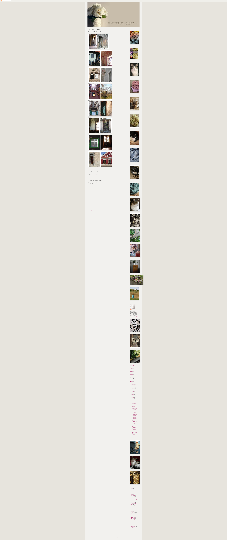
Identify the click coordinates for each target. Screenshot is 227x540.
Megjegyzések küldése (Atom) (96, 211)
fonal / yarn (132, 496)
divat (131, 493)
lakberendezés (94, 175)
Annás (132, 309)
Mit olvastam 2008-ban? (134, 400)
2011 (132, 378)
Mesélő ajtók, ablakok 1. (134, 412)
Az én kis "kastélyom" (134, 427)
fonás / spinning (133, 497)
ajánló (132, 488)
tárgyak (132, 528)
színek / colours (133, 526)
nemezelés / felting (133, 519)
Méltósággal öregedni (133, 407)
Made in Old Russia (134, 402)
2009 (132, 381)
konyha (132, 511)
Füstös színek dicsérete (134, 434)
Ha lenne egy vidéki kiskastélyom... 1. (135, 409)
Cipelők (133, 404)
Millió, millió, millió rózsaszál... (134, 415)
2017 (132, 370)
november (133, 384)
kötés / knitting (133, 513)
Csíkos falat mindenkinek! (134, 421)
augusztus (133, 388)
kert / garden (132, 510)
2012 (132, 377)
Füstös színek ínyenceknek (134, 429)
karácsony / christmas (134, 506)
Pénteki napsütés (134, 403)
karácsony (132, 505)
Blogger (117, 537)
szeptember (133, 387)
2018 (132, 368)
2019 (132, 367)
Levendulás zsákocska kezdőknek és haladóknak (134, 418)
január (133, 398)
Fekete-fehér (133, 435)
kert (131, 508)
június (133, 391)
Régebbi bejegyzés (124, 210)
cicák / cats (132, 489)
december (133, 382)
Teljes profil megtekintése (133, 316)
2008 (132, 437)
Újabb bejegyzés (90, 210)
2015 (132, 372)
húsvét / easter (133, 502)
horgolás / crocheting (134, 499)
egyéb (91, 175)
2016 (132, 371)
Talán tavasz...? (134, 410)
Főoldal (108, 210)
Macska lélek (133, 430)
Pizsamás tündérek (134, 432)
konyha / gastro (133, 512)
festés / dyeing (133, 495)
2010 (132, 380)
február (133, 397)
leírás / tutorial (133, 518)
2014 (132, 374)
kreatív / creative (133, 516)
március (133, 395)
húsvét (132, 501)
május (133, 392)
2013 (132, 375)
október (133, 385)
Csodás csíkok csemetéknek (134, 423)
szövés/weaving (133, 527)
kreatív (132, 514)
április (133, 394)
